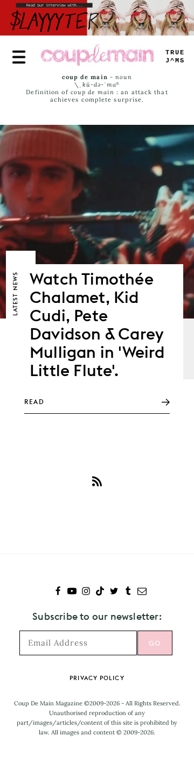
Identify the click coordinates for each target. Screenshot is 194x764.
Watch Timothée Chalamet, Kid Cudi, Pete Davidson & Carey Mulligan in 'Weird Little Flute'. (97, 324)
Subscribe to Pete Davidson (97, 481)
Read (34, 402)
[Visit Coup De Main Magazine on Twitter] (114, 592)
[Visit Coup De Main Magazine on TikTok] (100, 592)
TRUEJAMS (175, 57)
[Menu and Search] (18, 57)
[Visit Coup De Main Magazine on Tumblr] (128, 592)
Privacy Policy (97, 678)
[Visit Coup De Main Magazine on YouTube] (72, 592)
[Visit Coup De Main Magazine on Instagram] (86, 592)
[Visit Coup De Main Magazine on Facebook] (58, 592)
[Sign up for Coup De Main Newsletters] (142, 592)
